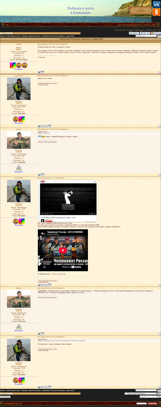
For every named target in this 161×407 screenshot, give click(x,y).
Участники (130, 30)
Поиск (155, 30)
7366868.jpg (55, 274)
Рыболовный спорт (13, 36)
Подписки (149, 30)
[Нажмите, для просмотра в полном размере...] (67, 222)
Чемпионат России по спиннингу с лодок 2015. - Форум (139, 24)
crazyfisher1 (18, 76)
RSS (7, 24)
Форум (2, 36)
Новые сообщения (120, 30)
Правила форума (139, 30)
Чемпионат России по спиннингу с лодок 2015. (58, 36)
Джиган (18, 129)
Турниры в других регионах (31, 36)
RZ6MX (18, 44)
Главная (119, 24)
